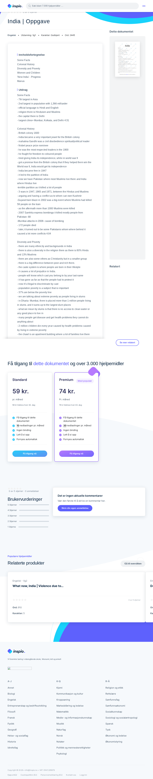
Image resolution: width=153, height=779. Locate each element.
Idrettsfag (13, 747)
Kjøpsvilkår (12, 775)
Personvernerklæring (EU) (51, 775)
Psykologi (61, 753)
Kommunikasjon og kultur (69, 693)
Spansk (109, 723)
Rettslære (110, 693)
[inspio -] (15, 6)
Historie (12, 741)
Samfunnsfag (112, 699)
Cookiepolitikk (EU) (29, 775)
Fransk (11, 717)
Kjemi (59, 687)
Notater (60, 741)
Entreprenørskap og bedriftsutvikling (27, 705)
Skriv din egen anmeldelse (75, 508)
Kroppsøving (63, 699)
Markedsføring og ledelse (70, 705)
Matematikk (62, 711)
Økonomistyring (113, 741)
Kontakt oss (71, 775)
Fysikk (11, 723)
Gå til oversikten (132, 563)
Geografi (12, 729)
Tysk (107, 729)
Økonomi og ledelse (116, 735)
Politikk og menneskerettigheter (73, 747)
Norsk (59, 735)
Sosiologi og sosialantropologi (121, 717)
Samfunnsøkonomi (115, 705)
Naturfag (61, 729)
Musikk (60, 723)
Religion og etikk (114, 687)
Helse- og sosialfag (18, 735)
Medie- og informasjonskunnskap (74, 717)
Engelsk (12, 699)
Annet (11, 687)
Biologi (11, 693)
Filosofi (11, 711)
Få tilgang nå (29, 453)
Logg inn (83, 775)
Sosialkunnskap (113, 711)
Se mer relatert (127, 342)
